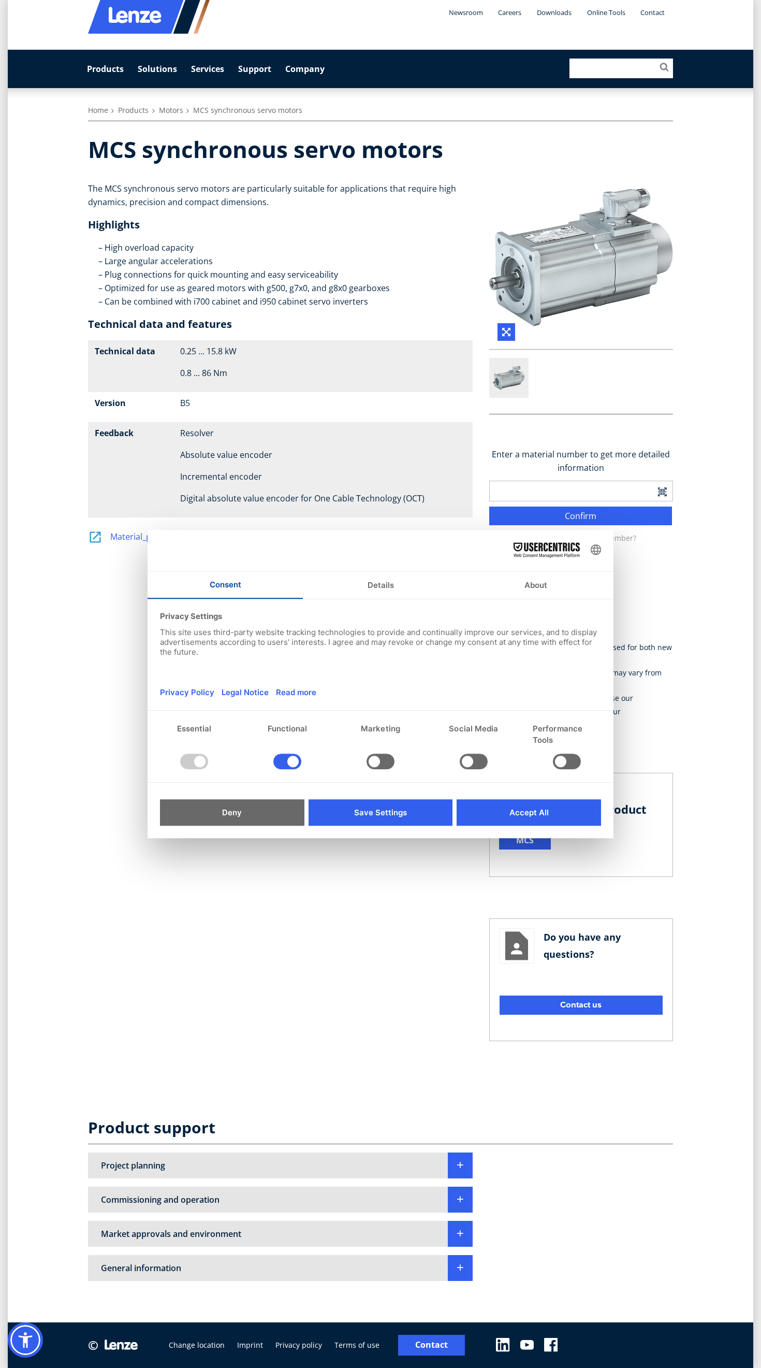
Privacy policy (298, 1345)
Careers (509, 12)
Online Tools (606, 12)
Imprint (250, 1345)
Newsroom (466, 12)
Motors (171, 110)
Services (207, 69)
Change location (197, 1345)
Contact (652, 12)
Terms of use (356, 1345)
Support (254, 69)
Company (305, 69)
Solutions (157, 69)
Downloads (554, 12)
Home (98, 110)
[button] (280, 1165)
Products (105, 69)
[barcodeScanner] (662, 491)
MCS (525, 840)
